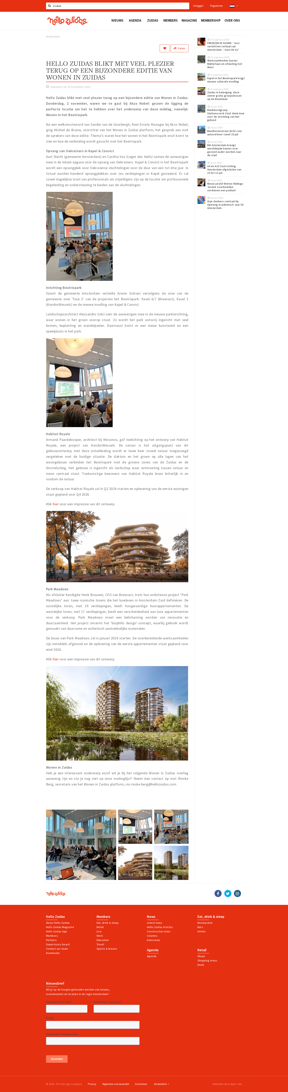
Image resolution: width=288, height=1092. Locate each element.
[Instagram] (237, 893)
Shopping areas (207, 960)
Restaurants (205, 922)
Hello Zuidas (55, 917)
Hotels (201, 931)
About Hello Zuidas (58, 922)
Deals (200, 965)
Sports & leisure (107, 948)
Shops (201, 956)
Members (52, 935)
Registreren (216, 5)
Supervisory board (58, 944)
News (151, 917)
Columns (152, 935)
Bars (200, 927)
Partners (51, 940)
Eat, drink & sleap (108, 922)
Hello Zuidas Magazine (60, 927)
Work (100, 935)
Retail (100, 927)
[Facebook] (218, 893)
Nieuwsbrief (55, 983)
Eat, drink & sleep (210, 917)
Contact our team (57, 948)
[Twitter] (227, 893)
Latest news (154, 922)
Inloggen (198, 5)
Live (99, 931)
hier (56, 504)
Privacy (92, 1084)
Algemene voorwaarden (116, 1084)
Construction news (158, 931)
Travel (100, 944)
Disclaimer (141, 1084)
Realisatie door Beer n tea (227, 1084)
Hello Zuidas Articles (160, 927)
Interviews (153, 940)
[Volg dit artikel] (165, 48)
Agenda (152, 950)
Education (103, 940)
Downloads (53, 953)
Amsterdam (161, 1084)
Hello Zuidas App (56, 931)
